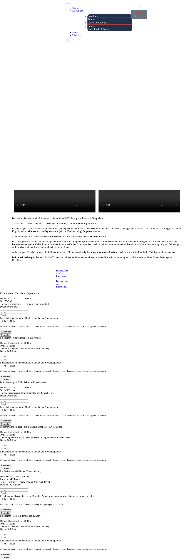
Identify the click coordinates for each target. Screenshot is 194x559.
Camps (91, 26)
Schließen (5, 335)
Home (75, 8)
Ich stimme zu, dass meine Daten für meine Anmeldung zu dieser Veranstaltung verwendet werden (47, 496)
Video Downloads (97, 22)
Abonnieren (6, 332)
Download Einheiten (98, 29)
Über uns (76, 35)
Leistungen (77, 10)
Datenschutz (62, 270)
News (75, 32)
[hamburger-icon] (67, 3)
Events (91, 19)
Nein (12, 321)
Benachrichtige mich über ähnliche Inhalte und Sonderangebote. (30, 318)
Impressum (61, 276)
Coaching (92, 15)
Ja (4, 321)
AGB (58, 273)
